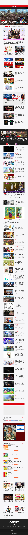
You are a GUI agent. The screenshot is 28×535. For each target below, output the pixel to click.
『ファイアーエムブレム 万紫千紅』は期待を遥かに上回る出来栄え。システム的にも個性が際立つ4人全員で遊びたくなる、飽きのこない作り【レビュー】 (19, 490)
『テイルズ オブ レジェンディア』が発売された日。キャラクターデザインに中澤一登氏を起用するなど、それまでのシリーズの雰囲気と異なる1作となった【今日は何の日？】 (19, 347)
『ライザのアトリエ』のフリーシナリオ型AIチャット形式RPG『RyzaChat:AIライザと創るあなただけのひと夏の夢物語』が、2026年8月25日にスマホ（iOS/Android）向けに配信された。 (19, 257)
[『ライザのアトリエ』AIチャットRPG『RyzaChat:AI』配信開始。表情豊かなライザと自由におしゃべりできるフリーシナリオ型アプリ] (9, 256)
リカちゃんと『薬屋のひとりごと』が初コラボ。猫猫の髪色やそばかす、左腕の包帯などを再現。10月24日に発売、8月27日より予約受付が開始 (14, 221)
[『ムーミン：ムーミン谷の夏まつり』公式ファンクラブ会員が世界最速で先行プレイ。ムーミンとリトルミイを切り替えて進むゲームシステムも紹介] (9, 292)
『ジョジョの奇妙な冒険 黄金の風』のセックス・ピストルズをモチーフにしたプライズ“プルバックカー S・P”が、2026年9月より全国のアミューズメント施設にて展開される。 (19, 235)
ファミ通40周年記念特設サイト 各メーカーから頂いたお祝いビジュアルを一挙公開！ (19, 176)
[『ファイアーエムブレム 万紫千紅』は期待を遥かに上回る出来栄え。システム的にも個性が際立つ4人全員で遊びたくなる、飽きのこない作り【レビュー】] (19, 485)
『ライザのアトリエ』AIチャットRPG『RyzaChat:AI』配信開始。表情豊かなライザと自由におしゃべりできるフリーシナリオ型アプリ (19, 255)
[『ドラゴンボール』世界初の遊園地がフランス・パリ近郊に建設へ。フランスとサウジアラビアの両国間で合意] (9, 116)
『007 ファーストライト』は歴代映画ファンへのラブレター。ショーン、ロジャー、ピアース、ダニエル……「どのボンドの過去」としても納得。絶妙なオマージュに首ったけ (19, 312)
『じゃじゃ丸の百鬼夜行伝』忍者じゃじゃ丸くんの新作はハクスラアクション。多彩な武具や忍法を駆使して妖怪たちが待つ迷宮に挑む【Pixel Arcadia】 (19, 340)
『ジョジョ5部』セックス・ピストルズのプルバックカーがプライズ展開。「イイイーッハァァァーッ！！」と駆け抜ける (19, 234)
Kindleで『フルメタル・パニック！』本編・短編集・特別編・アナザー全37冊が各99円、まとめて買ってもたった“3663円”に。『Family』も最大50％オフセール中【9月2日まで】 (19, 162)
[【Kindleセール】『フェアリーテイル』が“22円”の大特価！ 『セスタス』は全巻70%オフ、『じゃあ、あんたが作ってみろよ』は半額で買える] (8, 485)
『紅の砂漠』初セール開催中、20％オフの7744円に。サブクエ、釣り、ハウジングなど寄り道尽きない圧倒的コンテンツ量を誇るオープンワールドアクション (19, 54)
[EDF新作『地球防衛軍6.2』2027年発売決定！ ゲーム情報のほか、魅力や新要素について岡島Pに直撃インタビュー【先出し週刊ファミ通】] (9, 299)
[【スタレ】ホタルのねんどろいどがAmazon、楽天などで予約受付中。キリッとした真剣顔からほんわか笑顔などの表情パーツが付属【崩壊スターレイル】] (9, 156)
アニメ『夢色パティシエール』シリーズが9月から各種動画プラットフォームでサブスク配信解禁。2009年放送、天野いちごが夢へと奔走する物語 (8, 54)
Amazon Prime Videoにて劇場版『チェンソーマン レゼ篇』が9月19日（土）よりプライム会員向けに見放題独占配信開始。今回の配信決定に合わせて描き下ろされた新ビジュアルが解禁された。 (19, 285)
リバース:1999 (17, 260)
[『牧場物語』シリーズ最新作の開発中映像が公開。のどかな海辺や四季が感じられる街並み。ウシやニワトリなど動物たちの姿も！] (9, 391)
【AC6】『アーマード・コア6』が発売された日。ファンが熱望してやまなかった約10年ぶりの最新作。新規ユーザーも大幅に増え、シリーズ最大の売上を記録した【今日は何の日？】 (19, 333)
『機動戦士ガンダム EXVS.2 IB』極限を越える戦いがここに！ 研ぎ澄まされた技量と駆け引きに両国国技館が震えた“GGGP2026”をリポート (14, 42)
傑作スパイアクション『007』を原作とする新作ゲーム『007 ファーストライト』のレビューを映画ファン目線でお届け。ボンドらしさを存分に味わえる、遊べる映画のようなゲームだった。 (19, 313)
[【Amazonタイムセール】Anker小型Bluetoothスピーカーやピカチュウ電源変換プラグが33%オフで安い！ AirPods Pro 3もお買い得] (9, 228)
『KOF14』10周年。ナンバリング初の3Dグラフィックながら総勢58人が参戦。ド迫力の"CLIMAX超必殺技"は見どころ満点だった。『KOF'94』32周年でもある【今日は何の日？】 (19, 375)
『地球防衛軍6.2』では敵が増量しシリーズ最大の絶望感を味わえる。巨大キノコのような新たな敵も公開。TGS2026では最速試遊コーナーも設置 (19, 241)
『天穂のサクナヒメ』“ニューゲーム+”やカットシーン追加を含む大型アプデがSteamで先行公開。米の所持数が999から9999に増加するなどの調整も (19, 169)
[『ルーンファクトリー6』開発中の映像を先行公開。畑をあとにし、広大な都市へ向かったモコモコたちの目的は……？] (9, 398)
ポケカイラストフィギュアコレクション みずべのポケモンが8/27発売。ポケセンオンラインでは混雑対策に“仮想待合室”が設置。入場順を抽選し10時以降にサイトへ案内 (19, 87)
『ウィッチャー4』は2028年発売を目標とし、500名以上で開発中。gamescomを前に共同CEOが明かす (19, 368)
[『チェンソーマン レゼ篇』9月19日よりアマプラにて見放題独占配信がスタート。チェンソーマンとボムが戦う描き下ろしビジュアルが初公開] (9, 284)
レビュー (15, 310)
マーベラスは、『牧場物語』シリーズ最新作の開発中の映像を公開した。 (19, 391)
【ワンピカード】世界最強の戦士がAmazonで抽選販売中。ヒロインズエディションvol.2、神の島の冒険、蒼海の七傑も (19, 80)
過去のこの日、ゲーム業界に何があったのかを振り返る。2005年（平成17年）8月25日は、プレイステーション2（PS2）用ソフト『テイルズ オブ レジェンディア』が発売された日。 (19, 349)
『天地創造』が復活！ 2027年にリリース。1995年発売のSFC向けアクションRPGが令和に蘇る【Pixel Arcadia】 (14, 22)
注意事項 (16, 526)
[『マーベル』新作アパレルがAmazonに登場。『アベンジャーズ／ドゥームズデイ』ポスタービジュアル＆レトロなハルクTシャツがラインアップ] (9, 123)
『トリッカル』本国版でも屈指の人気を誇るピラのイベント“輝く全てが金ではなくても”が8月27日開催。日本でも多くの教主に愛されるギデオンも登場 (19, 72)
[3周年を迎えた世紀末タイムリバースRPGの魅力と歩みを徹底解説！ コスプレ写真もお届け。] (9, 263)
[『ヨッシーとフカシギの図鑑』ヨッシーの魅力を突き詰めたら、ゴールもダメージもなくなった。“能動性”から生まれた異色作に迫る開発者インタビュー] (19, 497)
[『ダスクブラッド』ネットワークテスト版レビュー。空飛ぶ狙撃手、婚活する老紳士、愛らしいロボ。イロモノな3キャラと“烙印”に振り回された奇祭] (8, 497)
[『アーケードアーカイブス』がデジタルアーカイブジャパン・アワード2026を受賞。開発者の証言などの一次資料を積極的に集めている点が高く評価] (9, 149)
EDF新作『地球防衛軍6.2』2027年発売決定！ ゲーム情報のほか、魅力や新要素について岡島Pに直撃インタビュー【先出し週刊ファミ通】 (19, 297)
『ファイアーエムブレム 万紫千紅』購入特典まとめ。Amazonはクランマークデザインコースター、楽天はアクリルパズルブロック (19, 513)
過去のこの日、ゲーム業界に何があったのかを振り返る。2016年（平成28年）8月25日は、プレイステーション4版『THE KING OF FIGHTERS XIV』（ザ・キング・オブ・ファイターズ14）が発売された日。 (19, 377)
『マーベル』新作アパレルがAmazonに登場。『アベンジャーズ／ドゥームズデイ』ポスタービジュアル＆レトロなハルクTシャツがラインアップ (19, 121)
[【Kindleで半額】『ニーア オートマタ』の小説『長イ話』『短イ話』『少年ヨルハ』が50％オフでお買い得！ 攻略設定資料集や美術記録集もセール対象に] (9, 203)
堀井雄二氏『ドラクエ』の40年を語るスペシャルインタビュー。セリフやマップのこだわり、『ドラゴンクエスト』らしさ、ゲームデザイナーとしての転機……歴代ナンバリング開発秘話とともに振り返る (8, 514)
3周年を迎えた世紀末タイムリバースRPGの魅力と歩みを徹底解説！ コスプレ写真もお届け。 (19, 262)
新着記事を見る (14, 403)
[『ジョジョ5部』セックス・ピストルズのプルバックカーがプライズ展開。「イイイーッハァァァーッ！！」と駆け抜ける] (9, 235)
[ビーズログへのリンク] (16, 530)
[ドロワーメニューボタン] (1, 6)
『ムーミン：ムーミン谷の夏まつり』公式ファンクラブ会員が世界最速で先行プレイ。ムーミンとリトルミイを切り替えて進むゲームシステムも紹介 (19, 290)
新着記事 (14, 26)
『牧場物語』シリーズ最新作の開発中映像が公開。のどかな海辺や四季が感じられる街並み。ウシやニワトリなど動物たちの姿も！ (19, 390)
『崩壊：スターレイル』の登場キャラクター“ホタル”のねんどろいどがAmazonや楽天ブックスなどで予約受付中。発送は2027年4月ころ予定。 (19, 157)
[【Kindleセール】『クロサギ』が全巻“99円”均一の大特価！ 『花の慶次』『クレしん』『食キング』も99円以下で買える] (9, 249)
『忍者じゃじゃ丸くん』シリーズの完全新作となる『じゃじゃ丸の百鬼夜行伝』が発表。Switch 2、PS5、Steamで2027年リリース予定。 (19, 342)
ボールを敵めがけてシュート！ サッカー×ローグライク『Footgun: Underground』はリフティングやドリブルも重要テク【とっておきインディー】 (19, 326)
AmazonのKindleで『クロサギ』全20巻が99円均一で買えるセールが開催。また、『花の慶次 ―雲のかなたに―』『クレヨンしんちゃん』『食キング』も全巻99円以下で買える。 (19, 250)
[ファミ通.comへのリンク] (14, 6)
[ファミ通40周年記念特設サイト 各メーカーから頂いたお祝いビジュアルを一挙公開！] (9, 177)
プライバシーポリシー (9, 526)
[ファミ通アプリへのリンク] (11, 530)
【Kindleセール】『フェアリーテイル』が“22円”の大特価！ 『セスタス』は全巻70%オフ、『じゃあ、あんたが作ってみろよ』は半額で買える (8, 489)
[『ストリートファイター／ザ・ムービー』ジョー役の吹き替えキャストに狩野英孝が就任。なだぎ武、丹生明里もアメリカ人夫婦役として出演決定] (9, 320)
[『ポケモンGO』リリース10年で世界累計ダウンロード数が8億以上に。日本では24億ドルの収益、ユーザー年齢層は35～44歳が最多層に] (9, 277)
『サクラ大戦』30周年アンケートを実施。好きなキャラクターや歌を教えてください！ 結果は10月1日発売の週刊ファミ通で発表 (16, 100)
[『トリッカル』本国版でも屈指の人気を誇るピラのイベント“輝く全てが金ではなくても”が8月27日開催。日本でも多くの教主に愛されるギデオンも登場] (9, 74)
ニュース (5, 39)
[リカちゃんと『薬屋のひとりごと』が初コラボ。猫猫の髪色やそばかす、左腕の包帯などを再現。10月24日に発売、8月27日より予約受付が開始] (14, 213)
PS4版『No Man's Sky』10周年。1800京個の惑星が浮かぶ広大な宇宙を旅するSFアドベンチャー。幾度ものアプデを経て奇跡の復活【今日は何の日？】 (19, 383)
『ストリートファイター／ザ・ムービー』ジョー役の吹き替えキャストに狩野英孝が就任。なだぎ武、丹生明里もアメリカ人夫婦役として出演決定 (19, 319)
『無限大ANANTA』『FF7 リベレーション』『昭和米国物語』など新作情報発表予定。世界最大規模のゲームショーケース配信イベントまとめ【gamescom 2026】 (8, 101)
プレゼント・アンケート (15, 98)
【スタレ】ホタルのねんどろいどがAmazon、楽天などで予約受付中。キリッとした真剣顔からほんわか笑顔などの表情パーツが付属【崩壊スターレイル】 (19, 155)
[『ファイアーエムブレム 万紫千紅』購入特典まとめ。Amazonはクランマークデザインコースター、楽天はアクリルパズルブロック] (19, 509)
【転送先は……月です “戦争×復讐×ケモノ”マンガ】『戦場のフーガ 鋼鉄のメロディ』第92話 (19, 305)
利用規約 (13, 526)
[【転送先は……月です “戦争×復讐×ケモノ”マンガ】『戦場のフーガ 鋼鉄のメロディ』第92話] (9, 306)
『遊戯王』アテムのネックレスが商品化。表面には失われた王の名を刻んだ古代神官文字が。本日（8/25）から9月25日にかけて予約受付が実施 (14, 196)
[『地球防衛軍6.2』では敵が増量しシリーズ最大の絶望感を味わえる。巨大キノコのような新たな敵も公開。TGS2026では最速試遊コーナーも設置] (9, 242)
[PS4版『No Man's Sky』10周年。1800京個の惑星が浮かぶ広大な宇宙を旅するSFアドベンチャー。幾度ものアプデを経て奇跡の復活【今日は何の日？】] (9, 384)
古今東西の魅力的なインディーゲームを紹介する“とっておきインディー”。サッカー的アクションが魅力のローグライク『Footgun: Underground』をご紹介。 (19, 328)
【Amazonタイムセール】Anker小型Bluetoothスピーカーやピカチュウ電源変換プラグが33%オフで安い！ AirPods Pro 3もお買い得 (19, 227)
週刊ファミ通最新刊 (7, 423)
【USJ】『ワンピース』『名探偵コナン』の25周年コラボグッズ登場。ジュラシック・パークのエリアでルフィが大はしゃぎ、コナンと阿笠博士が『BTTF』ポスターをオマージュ (19, 269)
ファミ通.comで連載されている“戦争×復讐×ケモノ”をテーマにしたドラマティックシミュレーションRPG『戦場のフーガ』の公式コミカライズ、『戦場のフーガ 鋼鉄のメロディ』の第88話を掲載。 (19, 306)
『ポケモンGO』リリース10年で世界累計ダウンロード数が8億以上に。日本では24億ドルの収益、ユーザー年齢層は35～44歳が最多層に (19, 276)
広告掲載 (24, 526)
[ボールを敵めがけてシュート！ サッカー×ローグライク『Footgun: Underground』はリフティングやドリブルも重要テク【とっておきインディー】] (9, 327)
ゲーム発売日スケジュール (8, 417)
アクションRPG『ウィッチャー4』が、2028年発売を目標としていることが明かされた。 (19, 370)
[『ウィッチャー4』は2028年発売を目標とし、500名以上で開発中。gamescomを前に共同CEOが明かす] (9, 370)
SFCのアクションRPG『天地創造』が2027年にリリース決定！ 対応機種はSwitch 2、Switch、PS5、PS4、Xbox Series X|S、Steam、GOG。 (19, 363)
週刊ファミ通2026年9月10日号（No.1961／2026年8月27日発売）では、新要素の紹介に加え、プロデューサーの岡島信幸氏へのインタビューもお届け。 (19, 299)
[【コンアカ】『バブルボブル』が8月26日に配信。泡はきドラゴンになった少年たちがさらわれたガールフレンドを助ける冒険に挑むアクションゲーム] (9, 108)
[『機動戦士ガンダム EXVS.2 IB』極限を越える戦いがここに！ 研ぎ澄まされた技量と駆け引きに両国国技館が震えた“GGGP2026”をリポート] (14, 34)
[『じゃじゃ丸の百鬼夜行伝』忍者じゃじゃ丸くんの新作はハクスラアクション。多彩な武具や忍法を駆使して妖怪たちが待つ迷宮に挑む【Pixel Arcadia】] (9, 341)
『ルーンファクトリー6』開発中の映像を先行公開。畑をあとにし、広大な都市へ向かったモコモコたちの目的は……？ (19, 397)
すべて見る (26, 129)
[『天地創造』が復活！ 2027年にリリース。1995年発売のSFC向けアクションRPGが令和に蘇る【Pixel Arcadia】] (14, 17)
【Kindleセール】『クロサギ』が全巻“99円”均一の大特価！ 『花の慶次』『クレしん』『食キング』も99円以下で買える (19, 248)
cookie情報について (20, 526)
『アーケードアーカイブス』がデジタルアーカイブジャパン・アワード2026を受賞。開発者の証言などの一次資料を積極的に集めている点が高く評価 (19, 148)
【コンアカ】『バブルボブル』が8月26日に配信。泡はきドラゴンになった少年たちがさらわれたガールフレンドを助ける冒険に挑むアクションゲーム (19, 107)
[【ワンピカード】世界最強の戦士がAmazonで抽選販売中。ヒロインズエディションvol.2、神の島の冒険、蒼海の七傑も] (9, 81)
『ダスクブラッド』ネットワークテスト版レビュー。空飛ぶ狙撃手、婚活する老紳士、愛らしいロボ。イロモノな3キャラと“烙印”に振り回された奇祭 (8, 501)
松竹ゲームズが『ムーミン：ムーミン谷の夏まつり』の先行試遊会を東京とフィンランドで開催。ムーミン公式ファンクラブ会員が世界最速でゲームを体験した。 (19, 292)
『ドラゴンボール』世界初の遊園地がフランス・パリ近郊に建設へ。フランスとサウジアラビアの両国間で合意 (19, 114)
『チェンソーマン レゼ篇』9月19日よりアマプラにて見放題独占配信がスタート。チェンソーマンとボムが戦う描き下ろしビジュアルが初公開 (19, 283)
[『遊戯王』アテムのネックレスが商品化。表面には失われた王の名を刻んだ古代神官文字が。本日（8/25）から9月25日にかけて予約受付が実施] (14, 187)
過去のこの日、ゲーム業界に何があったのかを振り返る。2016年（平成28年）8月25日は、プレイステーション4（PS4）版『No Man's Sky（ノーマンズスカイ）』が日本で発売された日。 (19, 384)
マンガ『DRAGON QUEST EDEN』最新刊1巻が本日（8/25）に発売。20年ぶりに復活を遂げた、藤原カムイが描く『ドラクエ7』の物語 (19, 354)
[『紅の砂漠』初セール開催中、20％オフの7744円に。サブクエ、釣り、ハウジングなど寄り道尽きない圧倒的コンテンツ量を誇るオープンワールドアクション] (19, 49)
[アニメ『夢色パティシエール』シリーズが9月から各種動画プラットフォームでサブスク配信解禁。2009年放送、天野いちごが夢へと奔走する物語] (8, 49)
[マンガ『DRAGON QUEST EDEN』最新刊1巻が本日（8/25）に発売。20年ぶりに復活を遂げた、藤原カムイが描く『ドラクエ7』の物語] (9, 355)
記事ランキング (20, 26)
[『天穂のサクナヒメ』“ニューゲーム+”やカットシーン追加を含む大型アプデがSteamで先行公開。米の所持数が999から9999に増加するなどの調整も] (9, 170)
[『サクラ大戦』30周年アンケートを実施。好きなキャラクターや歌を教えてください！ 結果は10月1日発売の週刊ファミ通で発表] (16, 96)
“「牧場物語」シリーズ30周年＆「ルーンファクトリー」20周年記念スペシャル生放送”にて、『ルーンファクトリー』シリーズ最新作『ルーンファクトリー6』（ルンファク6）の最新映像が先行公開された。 (19, 399)
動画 (1, 129)
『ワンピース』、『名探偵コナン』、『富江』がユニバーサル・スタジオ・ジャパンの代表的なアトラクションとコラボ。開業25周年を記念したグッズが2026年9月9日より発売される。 (19, 271)
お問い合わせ (4, 526)
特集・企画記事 (5, 98)
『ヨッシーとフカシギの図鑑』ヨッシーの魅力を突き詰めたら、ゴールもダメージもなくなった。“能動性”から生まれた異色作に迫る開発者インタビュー (19, 502)
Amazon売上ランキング (7, 443)
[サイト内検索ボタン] (27, 6)
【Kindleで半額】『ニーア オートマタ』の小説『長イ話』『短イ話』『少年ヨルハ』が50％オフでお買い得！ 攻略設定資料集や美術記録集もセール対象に (19, 201)
